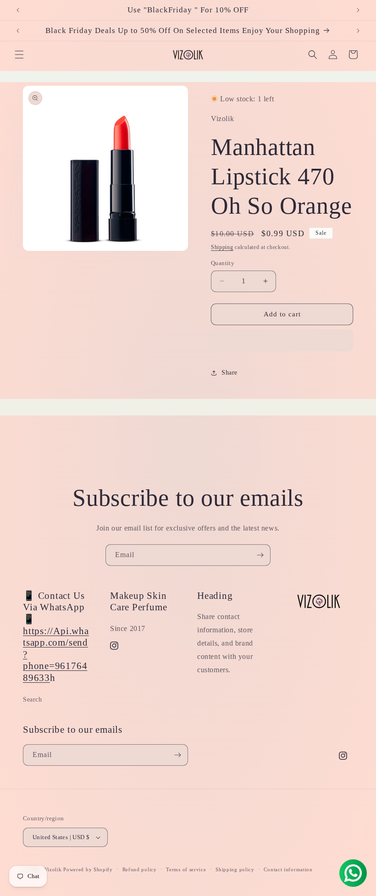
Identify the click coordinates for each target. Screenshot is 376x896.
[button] (19, 54)
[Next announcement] (358, 10)
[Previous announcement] (18, 10)
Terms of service (186, 869)
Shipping (222, 247)
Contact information (288, 869)
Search (32, 699)
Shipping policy (235, 869)
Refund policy (139, 869)
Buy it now (282, 340)
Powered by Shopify (88, 869)
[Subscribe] (260, 555)
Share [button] (229, 372)
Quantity (222, 263)
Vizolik (53, 869)
